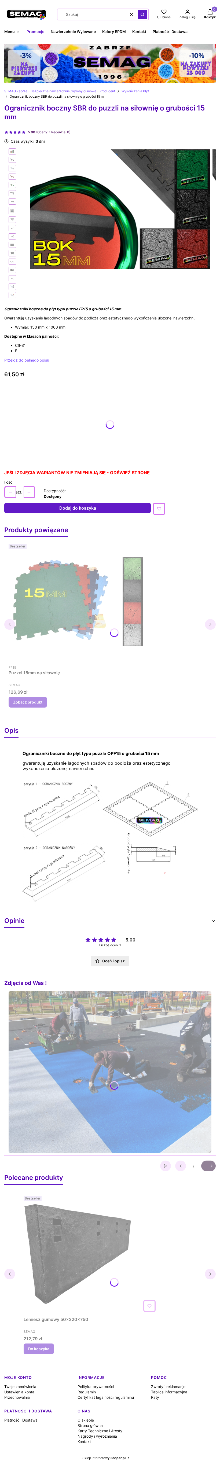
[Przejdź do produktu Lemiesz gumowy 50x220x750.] (91, 1254)
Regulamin (87, 1392)
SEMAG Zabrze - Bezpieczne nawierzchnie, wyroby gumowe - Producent (59, 91)
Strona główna (90, 1425)
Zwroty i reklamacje (168, 1386)
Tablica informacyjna (169, 1392)
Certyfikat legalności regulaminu (106, 1397)
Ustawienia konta (19, 1392)
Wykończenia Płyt (135, 91)
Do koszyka (38, 1348)
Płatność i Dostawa (21, 1420)
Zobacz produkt (27, 702)
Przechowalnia (17, 1397)
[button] (142, 14)
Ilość (8, 482)
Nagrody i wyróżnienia (97, 1436)
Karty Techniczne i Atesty (100, 1431)
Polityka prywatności (96, 1386)
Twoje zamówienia (20, 1386)
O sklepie (86, 1420)
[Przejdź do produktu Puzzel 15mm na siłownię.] (76, 602)
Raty (155, 1397)
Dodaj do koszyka (77, 508)
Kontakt (84, 1441)
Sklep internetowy (104, 1458)
